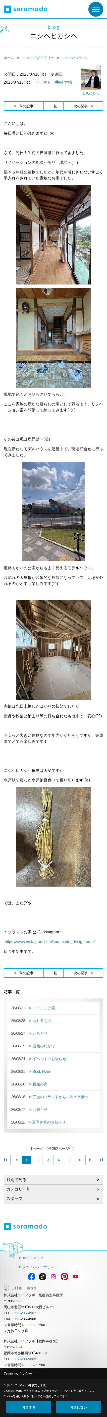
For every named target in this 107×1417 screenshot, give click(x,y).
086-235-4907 (25, 1313)
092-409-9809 (25, 1359)
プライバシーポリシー (39, 1267)
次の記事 (81, 106)
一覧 (53, 106)
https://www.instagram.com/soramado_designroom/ (50, 942)
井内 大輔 (63, 82)
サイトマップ (32, 1258)
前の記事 (26, 106)
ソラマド (43, 82)
